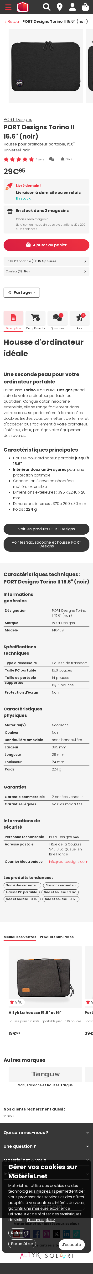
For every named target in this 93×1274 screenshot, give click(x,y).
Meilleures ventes (20, 937)
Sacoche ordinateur (61, 885)
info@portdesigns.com (68, 861)
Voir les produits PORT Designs (46, 529)
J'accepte (71, 1244)
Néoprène (60, 725)
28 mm (58, 754)
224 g (56, 769)
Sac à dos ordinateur (22, 885)
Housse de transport (69, 663)
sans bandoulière (67, 739)
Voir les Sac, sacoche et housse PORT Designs (46, 544)
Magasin (62, 4)
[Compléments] (36, 318)
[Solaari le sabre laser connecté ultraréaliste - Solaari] (59, 1255)
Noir (55, 732)
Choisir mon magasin (32, 219)
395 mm (59, 747)
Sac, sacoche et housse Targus (45, 1085)
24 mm (58, 762)
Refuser (18, 1233)
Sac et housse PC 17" (61, 899)
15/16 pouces (63, 685)
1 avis (40, 159)
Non (55, 692)
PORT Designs (18, 119)
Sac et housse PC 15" (22, 899)
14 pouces (60, 677)
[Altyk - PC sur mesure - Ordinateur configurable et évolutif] (30, 1255)
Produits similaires (57, 937)
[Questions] (57, 318)
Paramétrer (22, 1243)
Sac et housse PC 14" (60, 892)
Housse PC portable (21, 892)
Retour (14, 21)
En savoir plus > (41, 1220)
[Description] (13, 318)
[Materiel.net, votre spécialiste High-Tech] (23, 7)
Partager (23, 292)
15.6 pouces (62, 670)
